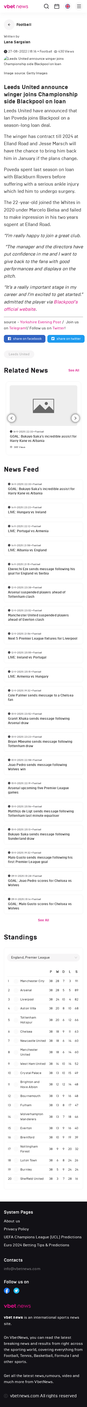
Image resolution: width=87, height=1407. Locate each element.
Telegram (17, 328)
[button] (9, 24)
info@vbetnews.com (22, 1268)
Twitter (58, 328)
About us (12, 1221)
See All (43, 920)
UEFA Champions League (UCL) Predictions (43, 1237)
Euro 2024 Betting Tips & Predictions (37, 1245)
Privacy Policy (16, 1229)
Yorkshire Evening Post (40, 322)
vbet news (13, 1317)
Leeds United (19, 354)
